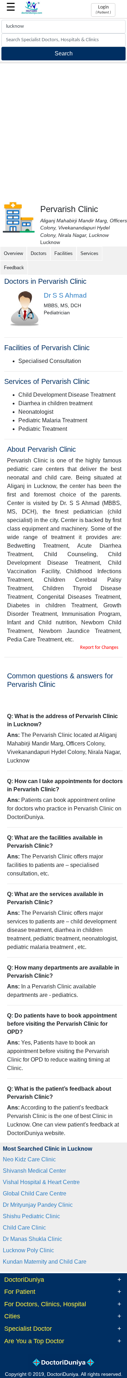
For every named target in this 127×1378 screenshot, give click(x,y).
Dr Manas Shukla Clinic (32, 1239)
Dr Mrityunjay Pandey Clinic (38, 1205)
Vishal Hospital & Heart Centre (41, 1182)
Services (89, 253)
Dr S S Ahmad (65, 295)
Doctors (39, 253)
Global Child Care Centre (34, 1193)
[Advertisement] (63, 131)
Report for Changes (99, 647)
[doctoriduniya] (31, 13)
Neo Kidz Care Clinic (29, 1159)
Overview (13, 253)
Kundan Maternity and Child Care (44, 1262)
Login (103, 10)
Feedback (14, 267)
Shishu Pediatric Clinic (31, 1216)
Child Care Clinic (24, 1228)
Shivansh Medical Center (34, 1171)
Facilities (63, 253)
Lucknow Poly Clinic (28, 1250)
